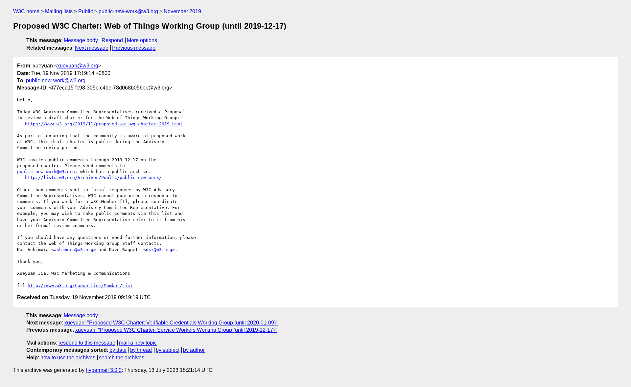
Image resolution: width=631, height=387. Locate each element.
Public (85, 11)
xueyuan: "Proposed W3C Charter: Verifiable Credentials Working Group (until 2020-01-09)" (171, 322)
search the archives (121, 357)
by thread (141, 350)
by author (194, 350)
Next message (91, 48)
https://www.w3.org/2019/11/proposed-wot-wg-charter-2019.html (104, 123)
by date (118, 350)
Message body (81, 40)
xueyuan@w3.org (77, 65)
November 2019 (182, 11)
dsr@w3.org (159, 249)
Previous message (133, 48)
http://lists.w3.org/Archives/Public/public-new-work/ (93, 177)
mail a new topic (138, 343)
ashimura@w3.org (73, 249)
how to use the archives (67, 357)
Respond (112, 40)
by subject (167, 350)
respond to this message (86, 343)
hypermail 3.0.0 (104, 370)
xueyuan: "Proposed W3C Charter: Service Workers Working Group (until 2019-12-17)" (176, 330)
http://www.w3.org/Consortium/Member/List (80, 285)
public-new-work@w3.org (128, 11)
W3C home (26, 11)
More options (142, 40)
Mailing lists (59, 11)
